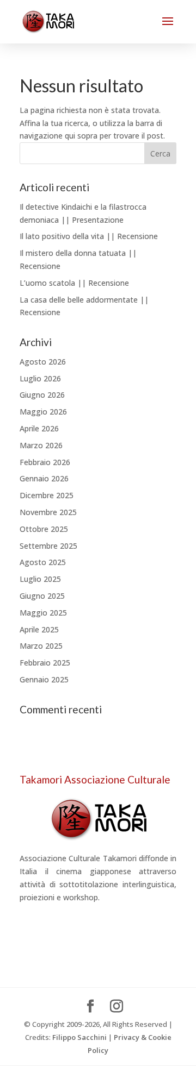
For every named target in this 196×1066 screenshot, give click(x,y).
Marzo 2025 (41, 646)
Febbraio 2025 (45, 662)
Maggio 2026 (43, 411)
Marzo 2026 (41, 445)
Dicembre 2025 (47, 495)
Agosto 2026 (43, 361)
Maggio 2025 (43, 612)
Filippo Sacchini (79, 1037)
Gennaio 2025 (44, 679)
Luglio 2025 (40, 579)
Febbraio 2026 (45, 462)
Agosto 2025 (43, 562)
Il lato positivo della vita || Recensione (89, 236)
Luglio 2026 (40, 378)
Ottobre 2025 (44, 529)
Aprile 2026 (39, 428)
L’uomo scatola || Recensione (74, 283)
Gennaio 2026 (44, 478)
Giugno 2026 (42, 395)
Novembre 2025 (48, 512)
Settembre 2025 (48, 546)
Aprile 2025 (39, 629)
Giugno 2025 (42, 596)
